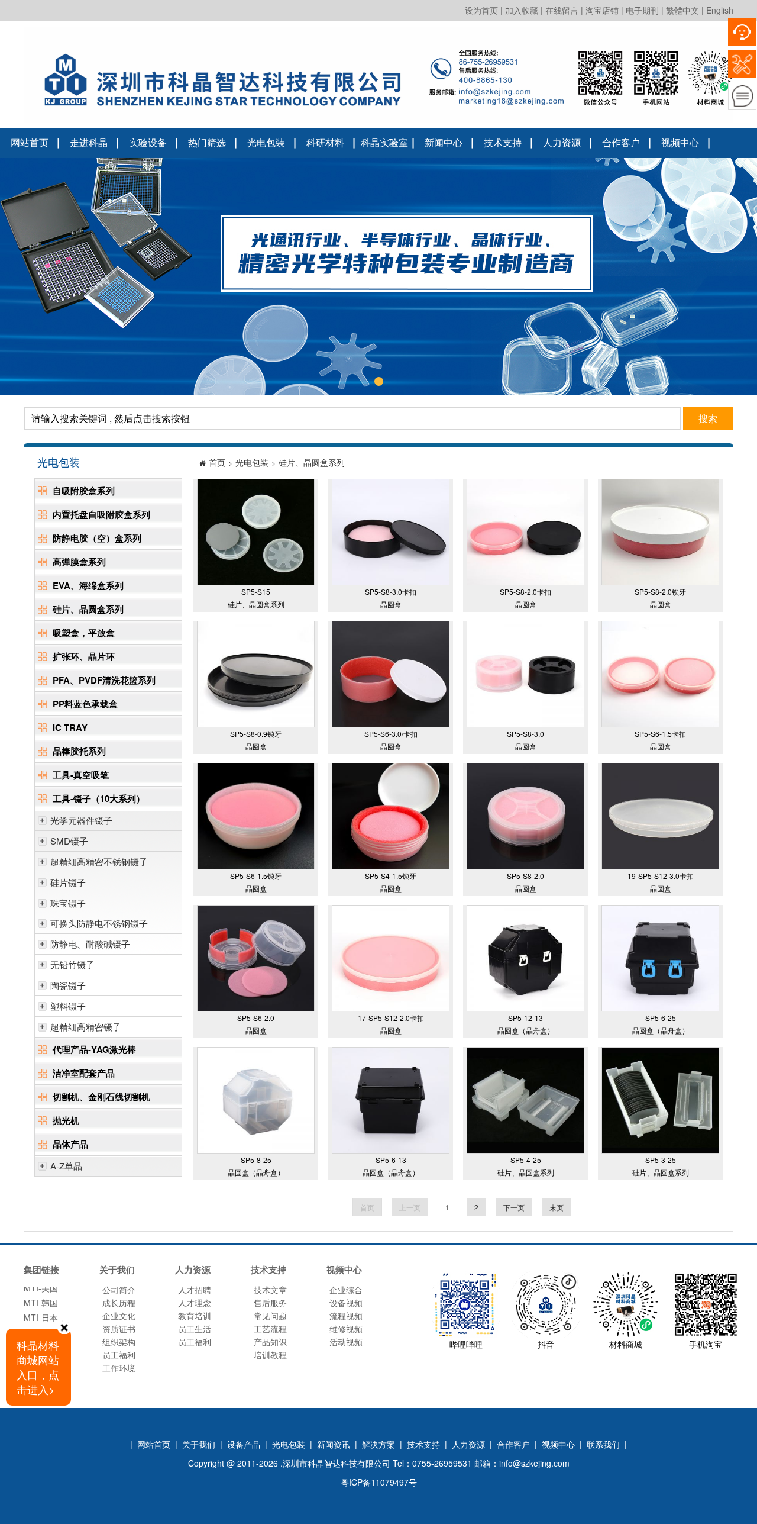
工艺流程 (270, 1329)
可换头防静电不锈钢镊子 (99, 923)
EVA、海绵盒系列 (88, 585)
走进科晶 (89, 142)
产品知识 (270, 1342)
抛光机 (66, 1120)
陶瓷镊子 (68, 985)
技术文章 (270, 1290)
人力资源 (562, 142)
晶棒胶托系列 (79, 751)
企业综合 (346, 1290)
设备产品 (243, 1444)
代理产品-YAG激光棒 (94, 1049)
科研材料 (325, 142)
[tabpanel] (378, 276)
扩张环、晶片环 (84, 656)
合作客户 (621, 142)
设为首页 (481, 10)
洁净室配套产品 (84, 1073)
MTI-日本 (41, 1299)
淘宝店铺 (602, 10)
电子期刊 (642, 10)
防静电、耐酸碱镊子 (90, 943)
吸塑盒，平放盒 (84, 632)
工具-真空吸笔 (81, 774)
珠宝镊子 (68, 903)
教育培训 (194, 1316)
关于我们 (198, 1444)
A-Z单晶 (66, 1165)
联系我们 (603, 1444)
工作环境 (118, 1368)
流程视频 (346, 1316)
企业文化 (118, 1316)
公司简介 (118, 1290)
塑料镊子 (68, 1006)
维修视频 (346, 1329)
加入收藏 (521, 10)
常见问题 (270, 1316)
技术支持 (503, 142)
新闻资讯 (333, 1444)
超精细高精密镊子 (85, 1026)
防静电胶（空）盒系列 (97, 537)
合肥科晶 (40, 1314)
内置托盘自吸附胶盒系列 (101, 514)
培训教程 (270, 1355)
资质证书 (118, 1329)
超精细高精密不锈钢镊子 (99, 861)
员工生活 (194, 1329)
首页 (217, 462)
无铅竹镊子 (72, 964)
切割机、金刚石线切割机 (101, 1096)
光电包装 (266, 142)
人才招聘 (194, 1290)
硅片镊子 (68, 882)
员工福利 (118, 1355)
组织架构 (118, 1342)
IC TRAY (70, 727)
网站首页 (29, 142)
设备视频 (346, 1303)
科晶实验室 (384, 142)
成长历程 (118, 1303)
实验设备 (148, 142)
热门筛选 (207, 142)
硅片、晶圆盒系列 (88, 609)
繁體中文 (682, 10)
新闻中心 (443, 142)
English (719, 10)
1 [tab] (378, 381)
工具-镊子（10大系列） (99, 798)
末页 (556, 1207)
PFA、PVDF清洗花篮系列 (104, 680)
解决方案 (378, 1444)
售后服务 (270, 1303)
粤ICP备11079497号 (379, 1482)
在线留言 (561, 10)
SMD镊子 (69, 841)
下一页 (514, 1207)
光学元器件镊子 (81, 820)
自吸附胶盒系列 (84, 490)
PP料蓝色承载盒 (85, 703)
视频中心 (680, 142)
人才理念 (194, 1303)
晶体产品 (70, 1144)
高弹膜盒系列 (79, 561)
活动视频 (346, 1342)
